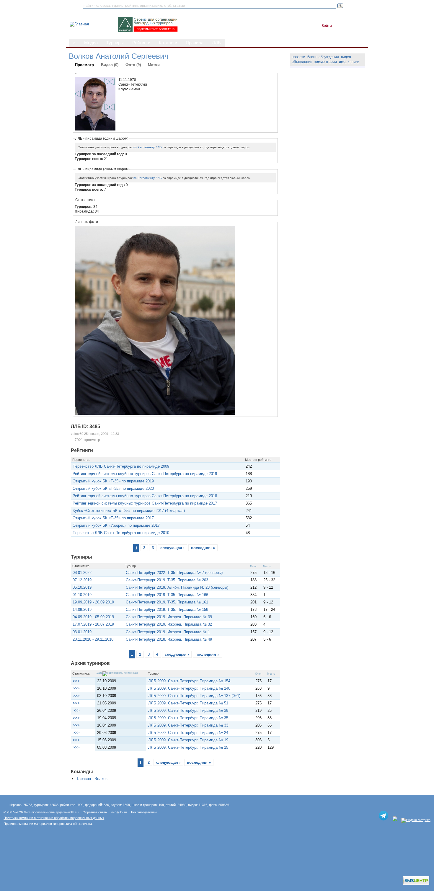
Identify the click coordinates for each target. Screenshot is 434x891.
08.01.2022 (82, 572)
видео (346, 57)
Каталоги (168, 42)
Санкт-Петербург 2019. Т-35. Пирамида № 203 (167, 580)
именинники (349, 62)
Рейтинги (141, 42)
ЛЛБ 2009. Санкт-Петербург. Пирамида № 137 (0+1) (194, 695)
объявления (302, 62)
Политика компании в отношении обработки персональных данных (54, 818)
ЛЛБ (216, 42)
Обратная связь (95, 812)
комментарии (325, 62)
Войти (327, 26)
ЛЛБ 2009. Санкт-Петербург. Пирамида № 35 (188, 718)
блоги (311, 57)
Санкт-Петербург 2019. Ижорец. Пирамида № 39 (169, 617)
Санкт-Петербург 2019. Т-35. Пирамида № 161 (167, 602)
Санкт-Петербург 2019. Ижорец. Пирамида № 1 (168, 632)
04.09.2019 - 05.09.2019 (93, 617)
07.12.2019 (82, 580)
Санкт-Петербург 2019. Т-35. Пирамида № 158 (167, 609)
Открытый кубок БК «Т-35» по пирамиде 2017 (113, 518)
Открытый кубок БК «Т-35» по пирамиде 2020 (113, 488)
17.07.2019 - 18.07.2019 (93, 624)
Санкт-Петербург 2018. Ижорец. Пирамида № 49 (169, 639)
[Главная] (79, 24)
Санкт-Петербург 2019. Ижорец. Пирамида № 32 (169, 624)
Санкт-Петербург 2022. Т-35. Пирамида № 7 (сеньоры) (174, 572)
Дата (99, 672)
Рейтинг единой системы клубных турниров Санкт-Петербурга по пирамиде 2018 (145, 496)
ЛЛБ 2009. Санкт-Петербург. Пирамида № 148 (189, 688)
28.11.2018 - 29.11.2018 (93, 639)
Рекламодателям (144, 812)
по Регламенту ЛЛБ (147, 147)
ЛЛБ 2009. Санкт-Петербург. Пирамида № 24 (188, 732)
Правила (194, 42)
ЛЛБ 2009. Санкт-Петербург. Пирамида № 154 (189, 681)
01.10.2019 (82, 595)
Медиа (91, 42)
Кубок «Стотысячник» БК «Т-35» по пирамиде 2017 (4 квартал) (129, 510)
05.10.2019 (82, 587)
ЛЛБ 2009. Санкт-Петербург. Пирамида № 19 (188, 740)
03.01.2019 (82, 632)
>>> (76, 681)
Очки (253, 566)
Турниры (115, 42)
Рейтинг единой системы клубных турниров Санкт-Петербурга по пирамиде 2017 (145, 503)
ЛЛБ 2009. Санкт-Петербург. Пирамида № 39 (188, 710)
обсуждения (329, 57)
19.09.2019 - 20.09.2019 (93, 602)
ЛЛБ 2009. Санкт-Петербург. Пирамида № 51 (188, 703)
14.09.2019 (82, 609)
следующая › (172, 548)
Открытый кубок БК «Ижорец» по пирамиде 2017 (116, 525)
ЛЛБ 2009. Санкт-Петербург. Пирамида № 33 (188, 725)
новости (298, 57)
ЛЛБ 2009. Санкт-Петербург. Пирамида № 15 (188, 747)
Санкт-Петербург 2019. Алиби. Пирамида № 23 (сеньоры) (177, 587)
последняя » (203, 548)
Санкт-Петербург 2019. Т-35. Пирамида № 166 (167, 595)
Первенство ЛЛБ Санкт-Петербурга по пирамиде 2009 (121, 466)
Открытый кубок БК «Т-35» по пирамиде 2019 (113, 481)
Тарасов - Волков (91, 778)
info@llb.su (119, 812)
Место (267, 566)
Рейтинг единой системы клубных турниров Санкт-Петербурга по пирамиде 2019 (145, 473)
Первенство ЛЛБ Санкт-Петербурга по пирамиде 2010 (121, 533)
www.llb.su (71, 812)
